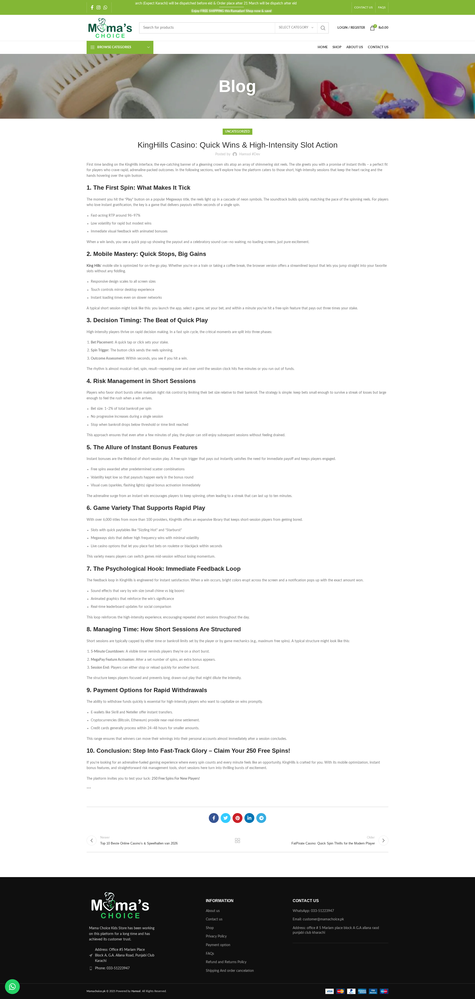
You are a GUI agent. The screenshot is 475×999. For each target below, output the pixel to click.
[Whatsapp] (12, 986)
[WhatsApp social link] (105, 7)
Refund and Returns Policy (226, 962)
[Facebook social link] (92, 7)
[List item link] (134, 968)
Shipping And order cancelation (230, 971)
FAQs (210, 953)
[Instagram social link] (98, 7)
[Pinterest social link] (237, 818)
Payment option (218, 945)
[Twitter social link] (226, 818)
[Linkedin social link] (249, 818)
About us (213, 911)
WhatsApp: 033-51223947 (313, 911)
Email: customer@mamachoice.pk (318, 919)
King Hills (94, 266)
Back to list (237, 840)
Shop (210, 928)
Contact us (214, 919)
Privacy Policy (216, 936)
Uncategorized (237, 131)
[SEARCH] (323, 28)
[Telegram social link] (261, 818)
